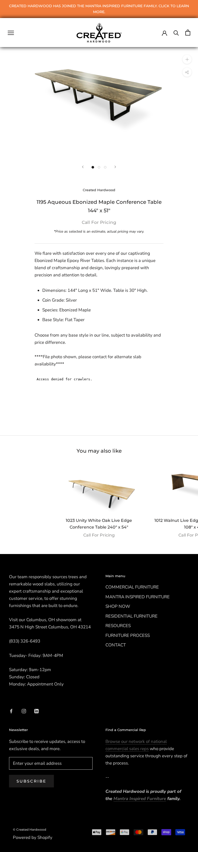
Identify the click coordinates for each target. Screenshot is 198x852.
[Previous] (83, 167)
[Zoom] (187, 59)
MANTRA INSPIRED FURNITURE (137, 597)
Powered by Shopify (32, 837)
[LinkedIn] (36, 710)
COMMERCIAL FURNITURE (132, 587)
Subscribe (31, 781)
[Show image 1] (93, 167)
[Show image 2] (99, 167)
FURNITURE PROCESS (127, 635)
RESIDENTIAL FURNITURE (131, 616)
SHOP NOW (117, 606)
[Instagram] (24, 710)
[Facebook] (11, 710)
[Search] (176, 32)
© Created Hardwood (29, 829)
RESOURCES (118, 626)
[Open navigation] (11, 32)
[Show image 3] (105, 167)
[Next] (115, 167)
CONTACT (115, 645)
